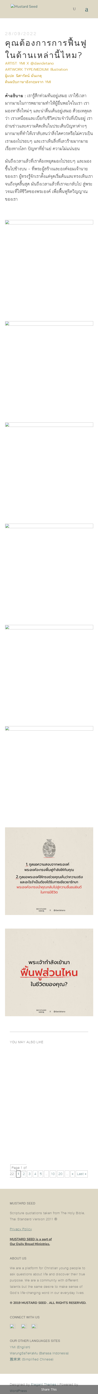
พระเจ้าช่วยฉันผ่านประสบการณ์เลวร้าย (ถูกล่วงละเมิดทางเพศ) (49, 1143)
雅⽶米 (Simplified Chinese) (31, 1359)
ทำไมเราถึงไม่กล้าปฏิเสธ (34, 1101)
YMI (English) (20, 1347)
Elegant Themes (43, 1384)
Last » (81, 1174)
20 (60, 1174)
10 (53, 1174)
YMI (48, 82)
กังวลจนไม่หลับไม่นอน (32, 1066)
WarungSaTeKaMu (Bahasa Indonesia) (39, 1353)
